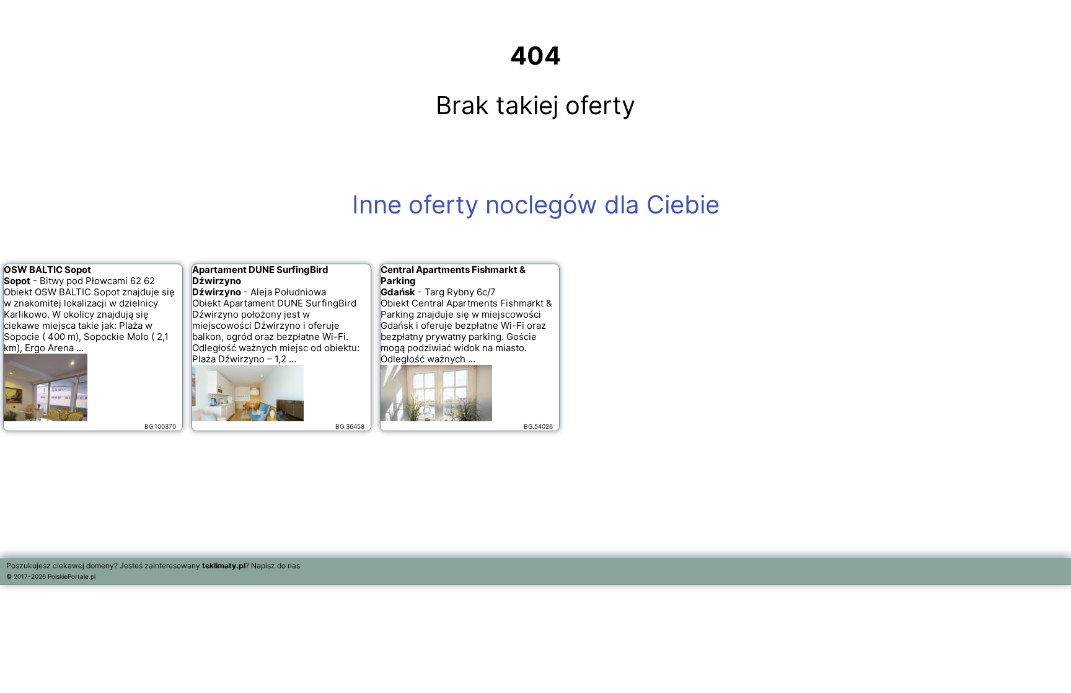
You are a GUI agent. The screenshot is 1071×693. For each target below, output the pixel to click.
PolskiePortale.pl (71, 576)
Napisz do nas (275, 565)
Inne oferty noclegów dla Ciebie (536, 204)
